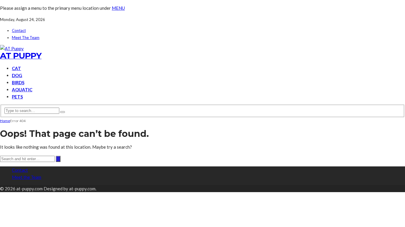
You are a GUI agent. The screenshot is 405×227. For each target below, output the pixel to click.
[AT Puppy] (12, 48)
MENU (118, 8)
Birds (18, 82)
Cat (16, 68)
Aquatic (22, 89)
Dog (17, 75)
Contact (19, 30)
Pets (17, 96)
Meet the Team (25, 37)
